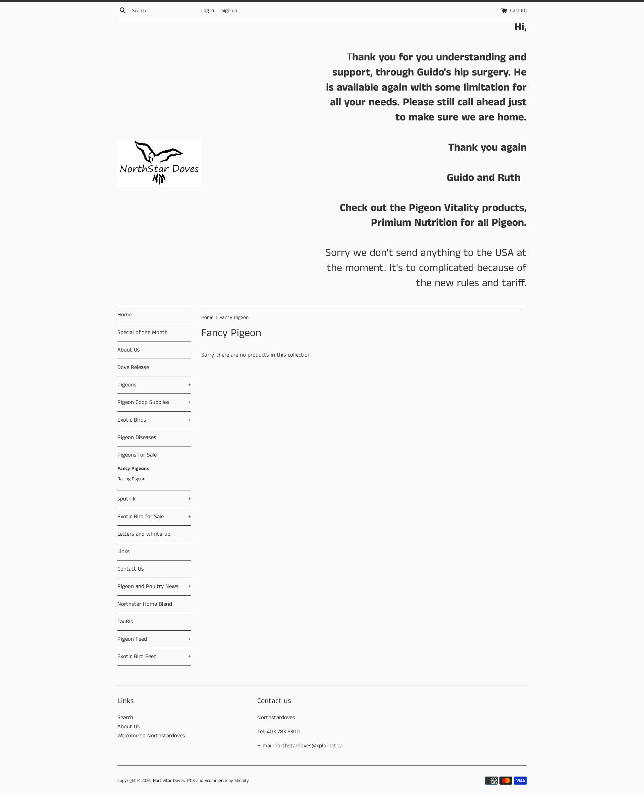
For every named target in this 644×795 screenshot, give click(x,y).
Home (124, 315)
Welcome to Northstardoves (151, 736)
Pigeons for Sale (154, 455)
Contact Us (130, 569)
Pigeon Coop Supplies (154, 402)
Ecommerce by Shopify (227, 781)
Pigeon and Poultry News (154, 586)
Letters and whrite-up (143, 534)
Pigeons (154, 385)
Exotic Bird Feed (154, 656)
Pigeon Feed (154, 639)
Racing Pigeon (131, 479)
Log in (207, 10)
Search (125, 717)
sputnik (154, 499)
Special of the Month (142, 332)
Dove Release (133, 367)
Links (123, 551)
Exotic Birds (154, 420)
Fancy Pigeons (133, 468)
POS (191, 781)
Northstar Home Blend (144, 604)
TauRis (125, 622)
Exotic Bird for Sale (154, 517)
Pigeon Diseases (136, 437)
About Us (128, 350)
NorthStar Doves (169, 781)
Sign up (229, 10)
